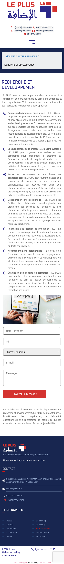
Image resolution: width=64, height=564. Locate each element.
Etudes (10, 536)
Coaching (40, 525)
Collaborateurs (42, 532)
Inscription (40, 536)
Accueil (10, 521)
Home (12, 56)
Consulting (41, 521)
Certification (12, 532)
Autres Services (43, 529)
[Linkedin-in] (54, 549)
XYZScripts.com (45, 563)
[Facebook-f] (51, 549)
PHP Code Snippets (21, 563)
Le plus (10, 525)
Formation (11, 529)
